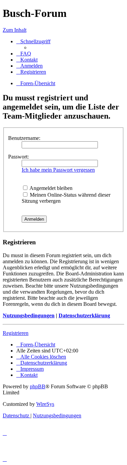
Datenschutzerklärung (84, 315)
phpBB (37, 386)
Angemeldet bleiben (50, 188)
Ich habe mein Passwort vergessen (58, 170)
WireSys (45, 404)
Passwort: (18, 157)
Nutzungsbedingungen (29, 315)
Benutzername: (24, 138)
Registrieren (15, 333)
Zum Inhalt (14, 30)
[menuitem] (23, 53)
